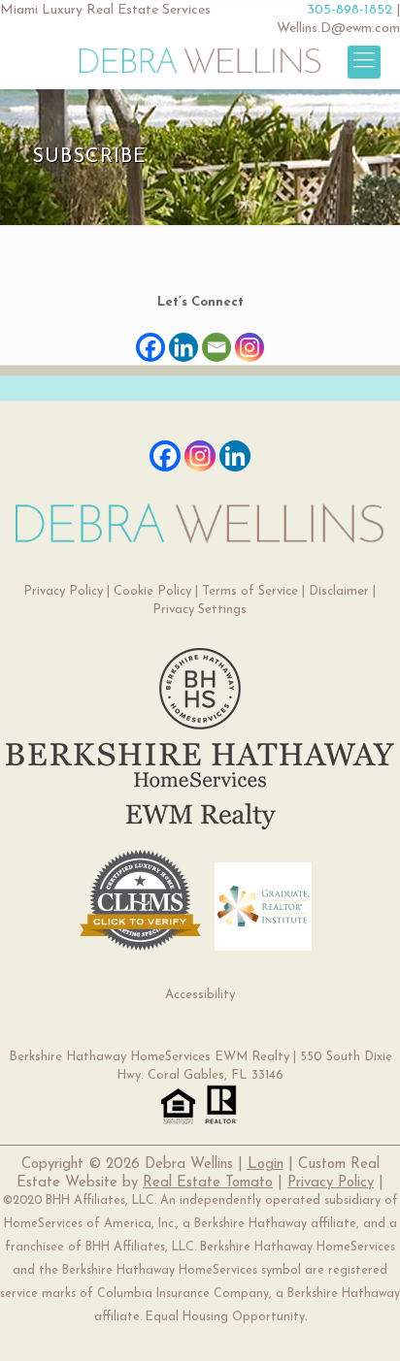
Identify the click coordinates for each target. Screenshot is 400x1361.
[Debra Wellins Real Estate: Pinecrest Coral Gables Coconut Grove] (199, 59)
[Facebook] (150, 338)
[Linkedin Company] (234, 455)
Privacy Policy (63, 591)
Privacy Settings (199, 609)
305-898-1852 (349, 10)
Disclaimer (339, 591)
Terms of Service (250, 591)
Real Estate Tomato (208, 1183)
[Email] (216, 338)
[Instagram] (249, 338)
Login (265, 1164)
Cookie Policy (152, 591)
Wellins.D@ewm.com (338, 28)
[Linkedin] (183, 338)
